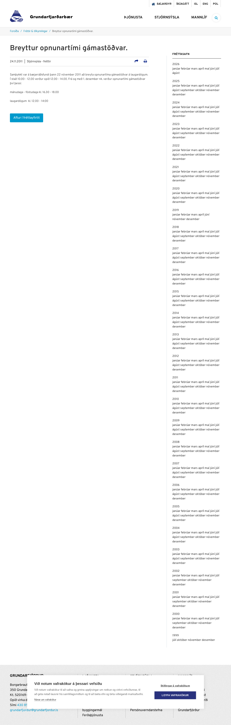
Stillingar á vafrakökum (175, 685)
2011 (175, 377)
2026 (176, 64)
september (187, 90)
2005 (176, 506)
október (200, 90)
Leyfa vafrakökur (175, 695)
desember (179, 94)
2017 (175, 249)
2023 (176, 124)
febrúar (186, 69)
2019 (175, 210)
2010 (175, 399)
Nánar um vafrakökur (45, 699)
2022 (176, 146)
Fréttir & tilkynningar (35, 31)
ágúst (176, 73)
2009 (176, 420)
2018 (175, 227)
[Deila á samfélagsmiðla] (136, 61)
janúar (176, 69)
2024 (176, 103)
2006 (176, 485)
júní (212, 69)
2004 (176, 528)
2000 (176, 614)
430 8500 (24, 705)
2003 (176, 549)
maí (207, 69)
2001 (175, 592)
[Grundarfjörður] (41, 17)
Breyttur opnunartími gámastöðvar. (72, 31)
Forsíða (14, 31)
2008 (176, 442)
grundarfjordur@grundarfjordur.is (34, 710)
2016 (175, 270)
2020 (176, 189)
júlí (217, 69)
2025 (176, 81)
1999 (175, 635)
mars (194, 69)
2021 (175, 167)
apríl (201, 69)
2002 (176, 571)
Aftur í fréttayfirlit (26, 118)
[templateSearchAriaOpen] (216, 18)
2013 (175, 334)
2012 (175, 356)
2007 (175, 463)
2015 (175, 292)
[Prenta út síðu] (145, 61)
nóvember (212, 90)
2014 (175, 313)
